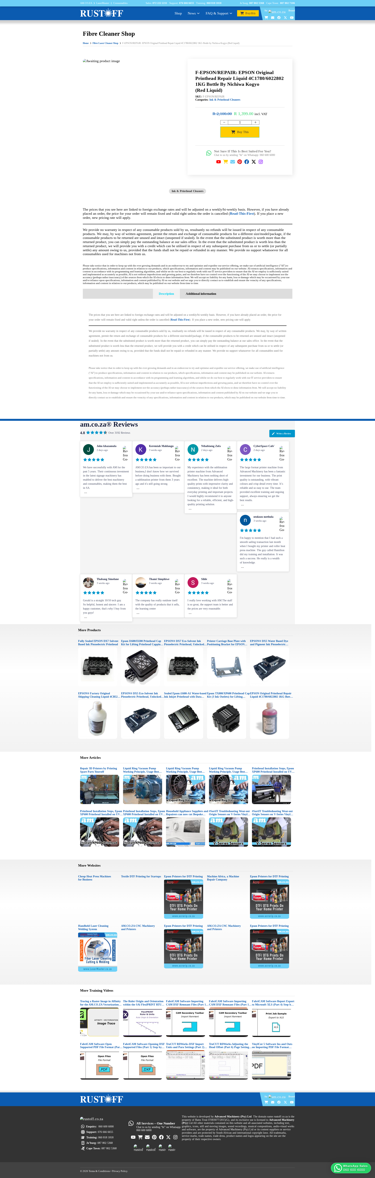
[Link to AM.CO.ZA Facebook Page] (279, 17)
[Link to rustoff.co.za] (101, 13)
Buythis (250, 13)
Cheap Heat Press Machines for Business (94, 878)
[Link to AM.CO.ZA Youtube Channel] (292, 17)
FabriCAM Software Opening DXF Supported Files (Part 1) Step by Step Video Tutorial (144, 1045)
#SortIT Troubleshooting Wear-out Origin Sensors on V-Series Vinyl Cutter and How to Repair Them (229, 813)
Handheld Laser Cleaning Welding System (93, 927)
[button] (351, 1168)
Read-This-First (242, 213)
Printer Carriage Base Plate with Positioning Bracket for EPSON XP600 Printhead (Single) (226, 642)
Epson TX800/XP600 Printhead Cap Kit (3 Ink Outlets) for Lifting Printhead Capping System (228, 695)
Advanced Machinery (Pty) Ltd (236, 1129)
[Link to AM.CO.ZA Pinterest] (239, 161)
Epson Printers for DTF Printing (183, 876)
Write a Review (283, 433)
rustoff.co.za (281, 1116)
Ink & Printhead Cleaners (224, 99)
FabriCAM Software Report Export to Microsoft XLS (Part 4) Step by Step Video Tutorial (273, 1003)
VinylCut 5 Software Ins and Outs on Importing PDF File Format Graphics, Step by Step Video (272, 1045)
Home (86, 43)
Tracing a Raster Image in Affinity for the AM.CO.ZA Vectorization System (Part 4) (100, 1003)
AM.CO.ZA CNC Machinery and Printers (138, 927)
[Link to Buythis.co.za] (266, 17)
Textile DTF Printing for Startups (141, 876)
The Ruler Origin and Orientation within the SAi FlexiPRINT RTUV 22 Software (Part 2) (143, 1003)
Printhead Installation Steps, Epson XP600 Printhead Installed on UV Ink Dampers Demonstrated (273, 770)
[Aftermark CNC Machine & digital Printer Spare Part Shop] (151, 1147)
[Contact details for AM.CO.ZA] (273, 17)
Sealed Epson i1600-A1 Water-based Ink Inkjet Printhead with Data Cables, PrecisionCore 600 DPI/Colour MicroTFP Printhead (185, 695)
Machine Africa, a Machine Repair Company (223, 878)
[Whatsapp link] (209, 153)
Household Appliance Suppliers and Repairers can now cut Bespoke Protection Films (187, 813)
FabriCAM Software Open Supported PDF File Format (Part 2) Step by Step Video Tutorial (100, 1045)
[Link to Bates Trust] (171, 1147)
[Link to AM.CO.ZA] (278, 12)
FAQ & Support (217, 13)
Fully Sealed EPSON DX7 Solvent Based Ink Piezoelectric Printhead (98, 642)
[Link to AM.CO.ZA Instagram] (260, 161)
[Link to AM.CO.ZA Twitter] (285, 17)
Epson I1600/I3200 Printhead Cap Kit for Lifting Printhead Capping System (141, 642)
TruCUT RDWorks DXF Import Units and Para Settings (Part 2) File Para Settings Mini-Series (185, 1045)
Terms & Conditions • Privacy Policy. (108, 1171)
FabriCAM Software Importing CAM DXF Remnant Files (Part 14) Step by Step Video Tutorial (187, 1003)
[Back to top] (366, 1157)
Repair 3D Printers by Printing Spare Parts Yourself (98, 770)
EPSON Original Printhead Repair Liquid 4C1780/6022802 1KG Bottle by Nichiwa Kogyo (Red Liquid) (271, 695)
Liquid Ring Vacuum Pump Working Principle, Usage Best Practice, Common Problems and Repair (142, 770)
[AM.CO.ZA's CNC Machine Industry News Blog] (162, 1147)
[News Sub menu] (198, 13)
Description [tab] (166, 293)
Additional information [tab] (201, 293)
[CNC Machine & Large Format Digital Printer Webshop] (139, 1147)
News (192, 13)
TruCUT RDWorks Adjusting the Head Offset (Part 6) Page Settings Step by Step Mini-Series (229, 1045)
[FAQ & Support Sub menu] (230, 13)
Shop (178, 13)
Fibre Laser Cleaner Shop (105, 43)
